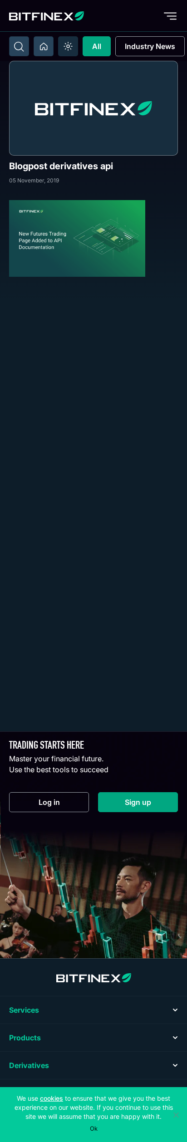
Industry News (150, 46)
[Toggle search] (19, 46)
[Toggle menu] (170, 16)
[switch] (68, 46)
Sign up (151, 804)
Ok (94, 1128)
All (96, 46)
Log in (64, 804)
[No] (175, 1114)
